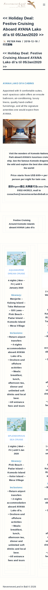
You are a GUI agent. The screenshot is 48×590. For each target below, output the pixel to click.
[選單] (44, 5)
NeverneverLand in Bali (15, 586)
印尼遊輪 (7, 44)
